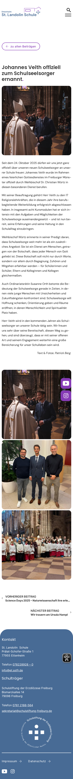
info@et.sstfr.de (12, 670)
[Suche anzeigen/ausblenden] (68, 10)
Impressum (9, 761)
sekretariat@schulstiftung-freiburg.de (27, 711)
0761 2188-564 (23, 705)
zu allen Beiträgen (23, 46)
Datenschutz (37, 761)
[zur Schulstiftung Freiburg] (36, 732)
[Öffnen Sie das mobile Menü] (68, 15)
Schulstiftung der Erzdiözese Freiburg (27, 688)
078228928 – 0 (23, 664)
